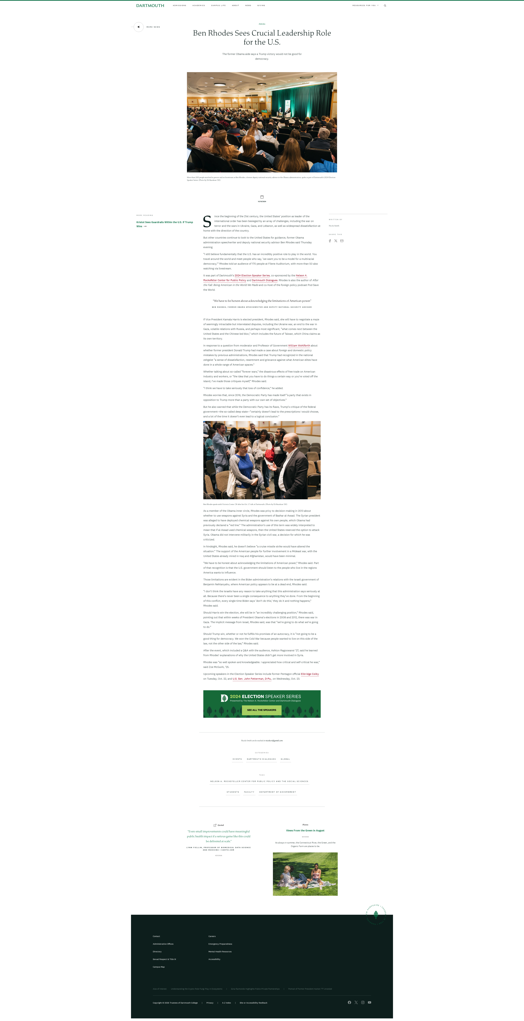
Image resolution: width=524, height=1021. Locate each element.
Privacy (209, 1002)
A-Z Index (226, 1002)
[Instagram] (362, 1003)
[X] (356, 1003)
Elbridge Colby (310, 674)
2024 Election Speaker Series (252, 275)
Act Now (279, 960)
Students (233, 792)
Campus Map (159, 967)
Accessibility (214, 959)
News (248, 5)
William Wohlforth (299, 345)
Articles (262, 24)
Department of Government (277, 792)
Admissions (179, 5)
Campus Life (218, 5)
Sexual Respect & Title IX (164, 959)
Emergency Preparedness (220, 944)
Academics (199, 5)
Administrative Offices (163, 944)
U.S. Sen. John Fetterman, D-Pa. (252, 678)
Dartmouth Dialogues (264, 280)
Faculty (249, 792)
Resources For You (364, 5)
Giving (261, 5)
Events (237, 759)
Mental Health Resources (220, 951)
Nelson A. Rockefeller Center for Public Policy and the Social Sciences (259, 781)
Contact (156, 936)
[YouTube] (369, 1003)
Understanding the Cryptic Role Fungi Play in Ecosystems (196, 989)
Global (285, 759)
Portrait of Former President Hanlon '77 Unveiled (310, 989)
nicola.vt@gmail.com (274, 741)
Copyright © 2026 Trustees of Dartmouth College (175, 1002)
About (235, 5)
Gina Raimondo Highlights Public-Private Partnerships (255, 989)
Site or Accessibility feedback (253, 1002)
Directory (157, 951)
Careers (212, 936)
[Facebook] (349, 1003)
